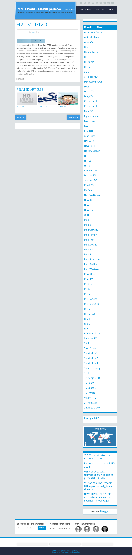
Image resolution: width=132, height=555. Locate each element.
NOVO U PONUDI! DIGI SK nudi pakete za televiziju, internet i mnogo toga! (97, 497)
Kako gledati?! (92, 418)
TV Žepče (89, 383)
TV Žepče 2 (90, 388)
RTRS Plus (89, 313)
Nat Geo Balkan (92, 195)
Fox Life (88, 126)
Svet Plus (89, 373)
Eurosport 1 (90, 101)
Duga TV (89, 96)
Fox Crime (89, 121)
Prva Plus (89, 274)
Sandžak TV (90, 338)
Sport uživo (99, 10)
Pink (86, 220)
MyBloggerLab (75, 552)
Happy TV (89, 141)
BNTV (87, 67)
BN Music (89, 62)
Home (40, 10)
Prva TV (88, 279)
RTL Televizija (91, 304)
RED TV (88, 284)
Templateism (65, 552)
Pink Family (90, 234)
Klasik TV (89, 185)
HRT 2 (87, 160)
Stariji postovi (73, 117)
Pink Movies (90, 244)
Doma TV (89, 91)
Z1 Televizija (90, 402)
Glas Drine (89, 136)
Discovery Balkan (93, 81)
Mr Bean (88, 190)
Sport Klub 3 (91, 363)
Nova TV (88, 210)
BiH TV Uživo (70, 10)
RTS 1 (87, 318)
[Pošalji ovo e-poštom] (17, 79)
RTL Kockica (90, 299)
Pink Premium (92, 259)
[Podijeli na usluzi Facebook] (23, 79)
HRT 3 (87, 165)
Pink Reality (90, 264)
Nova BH (88, 200)
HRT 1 (87, 155)
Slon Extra (90, 348)
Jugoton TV (90, 180)
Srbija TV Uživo (85, 10)
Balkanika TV (91, 52)
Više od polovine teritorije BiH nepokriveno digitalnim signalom (98, 486)
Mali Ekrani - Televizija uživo (72, 550)
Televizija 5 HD (92, 378)
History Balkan (92, 150)
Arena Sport (90, 42)
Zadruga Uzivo (92, 407)
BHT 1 (87, 57)
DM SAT (88, 86)
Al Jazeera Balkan (93, 32)
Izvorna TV (90, 175)
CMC (86, 71)
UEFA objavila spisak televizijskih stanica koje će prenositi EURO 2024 (98, 475)
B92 (86, 47)
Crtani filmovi (91, 76)
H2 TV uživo (32, 24)
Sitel (86, 343)
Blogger (104, 511)
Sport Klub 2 (91, 358)
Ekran (111, 10)
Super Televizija (92, 368)
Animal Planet (92, 37)
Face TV (88, 111)
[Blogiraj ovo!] (19, 79)
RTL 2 (87, 294)
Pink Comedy (91, 230)
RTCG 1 (87, 289)
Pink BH (88, 225)
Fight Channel (91, 116)
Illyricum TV (91, 170)
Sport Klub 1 (90, 353)
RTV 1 (87, 328)
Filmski (33, 32)
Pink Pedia (89, 249)
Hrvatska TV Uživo (54, 10)
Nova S (87, 205)
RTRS (87, 309)
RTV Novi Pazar (92, 333)
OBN (86, 215)
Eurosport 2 (90, 106)
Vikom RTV (90, 397)
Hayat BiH (89, 146)
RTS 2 (87, 323)
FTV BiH (88, 131)
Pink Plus (89, 254)
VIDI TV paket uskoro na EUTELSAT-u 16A (97, 457)
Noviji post (20, 117)
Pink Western (91, 269)
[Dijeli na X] (21, 79)
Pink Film (89, 239)
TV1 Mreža (89, 392)
